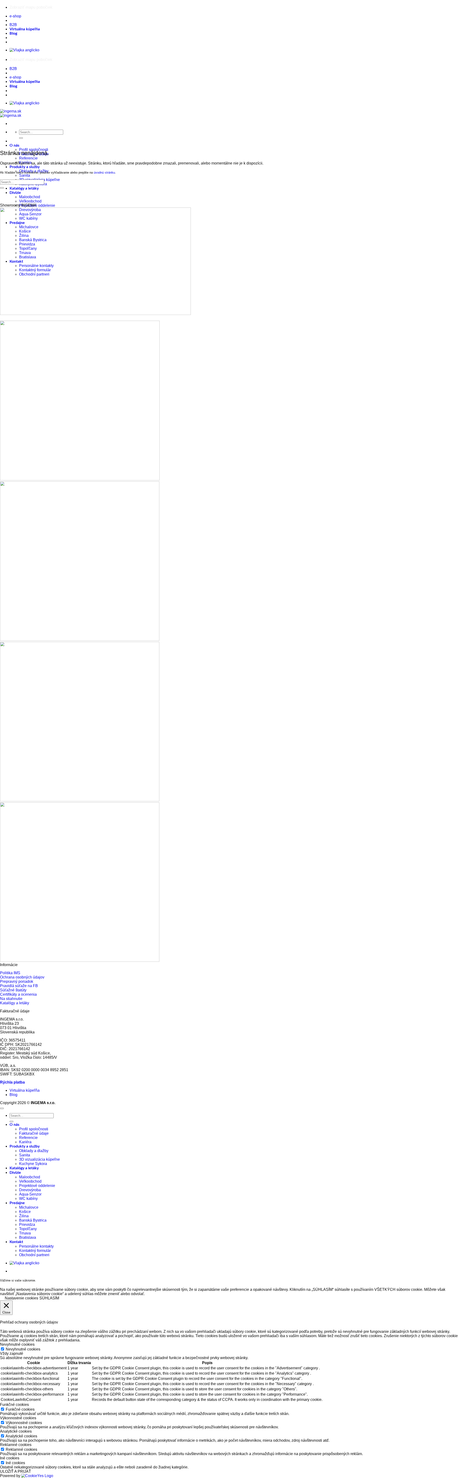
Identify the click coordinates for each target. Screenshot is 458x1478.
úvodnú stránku (104, 172)
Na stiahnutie (11, 999)
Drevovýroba (30, 1190)
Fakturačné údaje (34, 1133)
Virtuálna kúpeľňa (25, 29)
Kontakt (16, 1242)
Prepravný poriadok (16, 981)
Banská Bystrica (33, 1220)
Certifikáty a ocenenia (18, 994)
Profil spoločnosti (33, 1129)
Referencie (28, 158)
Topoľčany (28, 1229)
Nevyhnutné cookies (23, 1349)
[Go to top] (2, 1108)
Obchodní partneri (34, 1255)
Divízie (15, 193)
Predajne (17, 1203)
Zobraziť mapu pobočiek (31, 7)
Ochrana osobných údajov (22, 977)
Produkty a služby (25, 167)
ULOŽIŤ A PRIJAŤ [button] (15, 1471)
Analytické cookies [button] (16, 1431)
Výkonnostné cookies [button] (18, 1418)
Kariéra (25, 1142)
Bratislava (27, 1237)
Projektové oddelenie (37, 205)
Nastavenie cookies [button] (21, 1298)
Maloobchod (29, 197)
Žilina (24, 1216)
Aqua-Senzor (30, 1194)
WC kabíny (28, 1198)
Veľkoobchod (30, 201)
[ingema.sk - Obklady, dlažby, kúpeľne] (10, 113)
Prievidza (27, 1225)
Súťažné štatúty (13, 990)
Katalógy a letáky (24, 188)
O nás (14, 145)
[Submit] (21, 138)
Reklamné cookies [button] (15, 1445)
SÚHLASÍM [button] (49, 1298)
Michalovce (28, 1207)
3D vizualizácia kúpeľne (39, 1159)
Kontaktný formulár (35, 1251)
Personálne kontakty (36, 1246)
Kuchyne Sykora (33, 1164)
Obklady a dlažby (33, 1151)
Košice (25, 1212)
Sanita (24, 175)
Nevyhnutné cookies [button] (17, 1344)
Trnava (25, 1233)
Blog (13, 33)
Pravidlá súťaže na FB (19, 986)
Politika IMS (10, 973)
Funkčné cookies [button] (14, 1405)
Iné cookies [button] (9, 1458)
